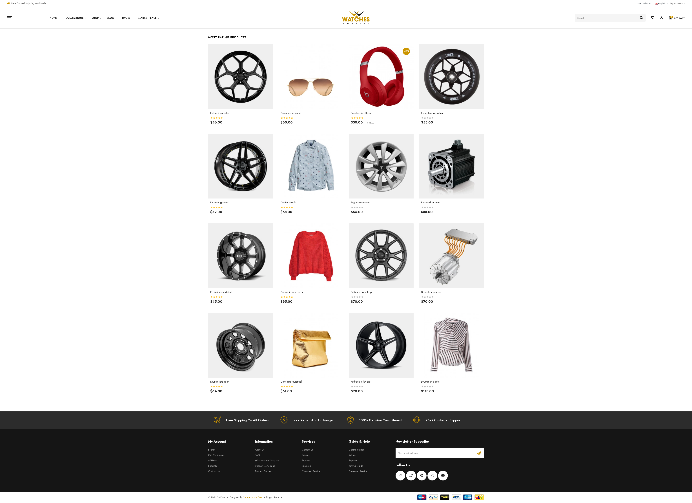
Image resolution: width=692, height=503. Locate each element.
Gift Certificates (216, 455)
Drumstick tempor (431, 292)
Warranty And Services (267, 460)
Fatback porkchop (361, 292)
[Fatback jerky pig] (381, 345)
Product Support (263, 471)
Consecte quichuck (291, 382)
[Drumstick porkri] (451, 345)
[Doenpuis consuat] (310, 76)
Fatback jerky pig (361, 382)
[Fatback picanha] (240, 76)
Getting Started (357, 449)
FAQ (257, 455)
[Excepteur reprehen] (451, 76)
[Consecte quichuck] (310, 345)
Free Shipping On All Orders (247, 420)
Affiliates (212, 460)
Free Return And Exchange (313, 420)
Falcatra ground (219, 202)
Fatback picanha (219, 113)
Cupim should (288, 202)
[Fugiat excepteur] (381, 166)
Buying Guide (356, 466)
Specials (212, 466)
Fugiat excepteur (360, 202)
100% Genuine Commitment (380, 420)
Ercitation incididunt (221, 292)
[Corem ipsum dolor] (310, 255)
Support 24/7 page (265, 466)
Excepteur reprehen (432, 113)
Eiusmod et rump (430, 202)
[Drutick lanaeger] (240, 345)
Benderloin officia (361, 113)
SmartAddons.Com (253, 497)
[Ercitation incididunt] (240, 255)
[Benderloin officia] (381, 76)
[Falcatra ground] (240, 166)
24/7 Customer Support (443, 420)
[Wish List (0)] (652, 18)
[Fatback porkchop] (381, 255)
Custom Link (214, 471)
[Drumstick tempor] (451, 255)
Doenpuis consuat (291, 113)
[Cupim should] (310, 166)
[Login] (661, 18)
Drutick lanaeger (219, 382)
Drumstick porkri (430, 382)
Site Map (306, 466)
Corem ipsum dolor (292, 292)
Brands (211, 449)
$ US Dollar (642, 3)
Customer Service (311, 471)
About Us (259, 449)
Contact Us (307, 449)
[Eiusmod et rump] (451, 166)
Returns (305, 455)
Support (306, 460)
